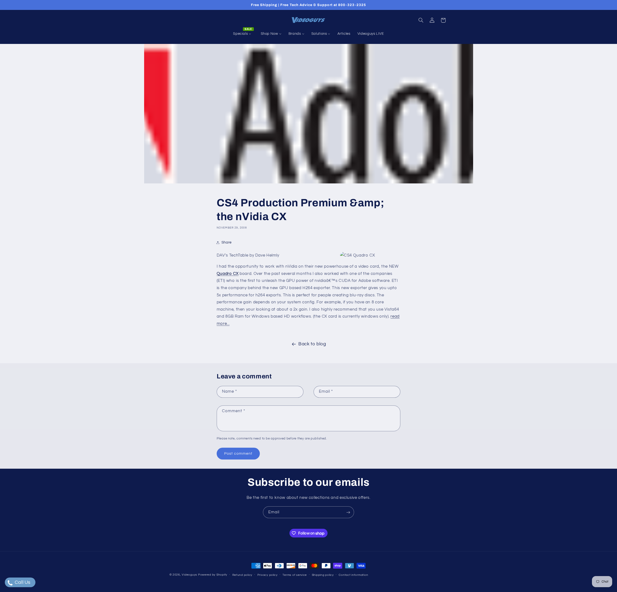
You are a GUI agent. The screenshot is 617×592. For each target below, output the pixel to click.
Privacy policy (267, 575)
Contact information (353, 575)
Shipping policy (323, 575)
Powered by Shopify (212, 574)
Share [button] (226, 242)
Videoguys (189, 574)
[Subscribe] (348, 512)
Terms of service (294, 575)
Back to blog (312, 344)
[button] (420, 20)
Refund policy (242, 575)
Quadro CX (228, 274)
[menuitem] (243, 33)
